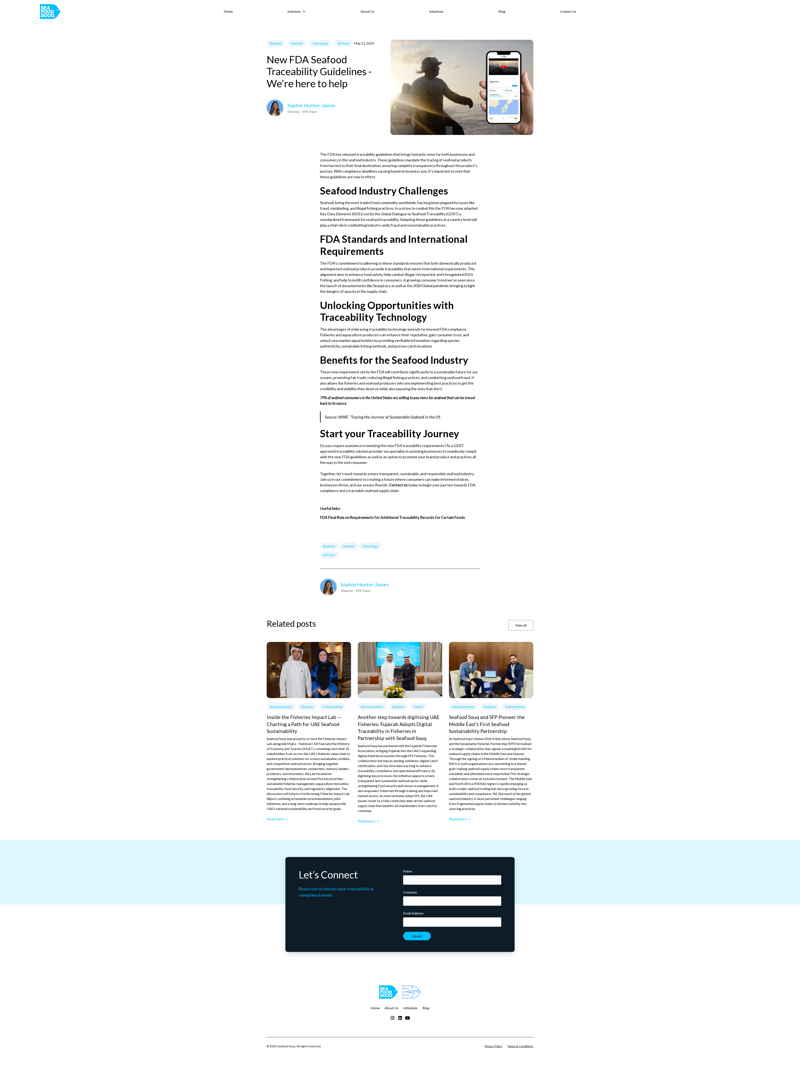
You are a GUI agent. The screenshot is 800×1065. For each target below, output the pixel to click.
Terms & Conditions (520, 1046)
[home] (116, 11)
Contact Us (568, 11)
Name (407, 871)
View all (520, 625)
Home (228, 11)
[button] (296, 11)
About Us (367, 11)
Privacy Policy (493, 1046)
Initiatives (436, 11)
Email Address (413, 913)
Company (410, 892)
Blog (501, 11)
